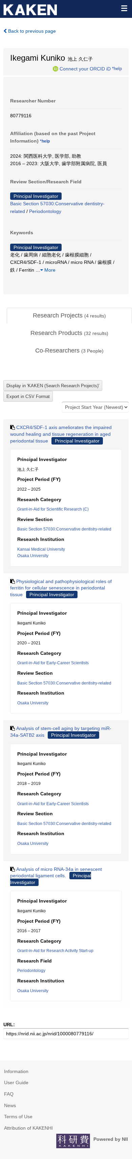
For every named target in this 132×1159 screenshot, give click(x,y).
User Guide (16, 1082)
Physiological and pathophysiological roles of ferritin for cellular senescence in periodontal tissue (61, 588)
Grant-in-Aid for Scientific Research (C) (53, 509)
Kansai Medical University (41, 549)
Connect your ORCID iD (85, 68)
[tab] (69, 316)
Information (16, 1071)
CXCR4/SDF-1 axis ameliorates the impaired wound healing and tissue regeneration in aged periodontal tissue (61, 434)
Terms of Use (18, 1116)
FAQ (9, 1094)
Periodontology (45, 211)
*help (117, 68)
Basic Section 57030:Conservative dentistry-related (64, 529)
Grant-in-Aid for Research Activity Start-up (55, 950)
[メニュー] (124, 8)
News (10, 1105)
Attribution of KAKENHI (28, 1128)
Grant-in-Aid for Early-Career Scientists (53, 663)
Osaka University (32, 555)
